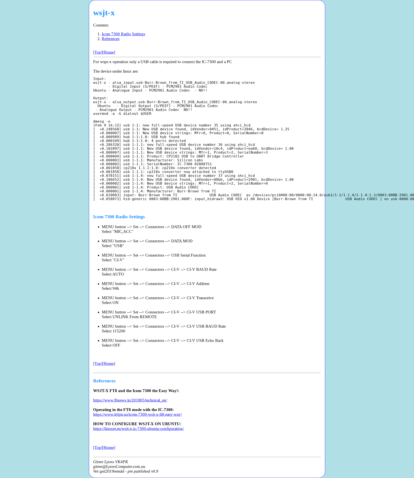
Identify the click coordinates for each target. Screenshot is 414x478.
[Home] (108, 52)
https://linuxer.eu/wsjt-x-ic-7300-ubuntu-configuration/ (138, 428)
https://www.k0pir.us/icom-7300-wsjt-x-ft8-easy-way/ (137, 414)
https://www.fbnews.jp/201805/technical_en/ (130, 400)
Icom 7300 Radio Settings (123, 34)
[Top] (97, 52)
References (110, 38)
